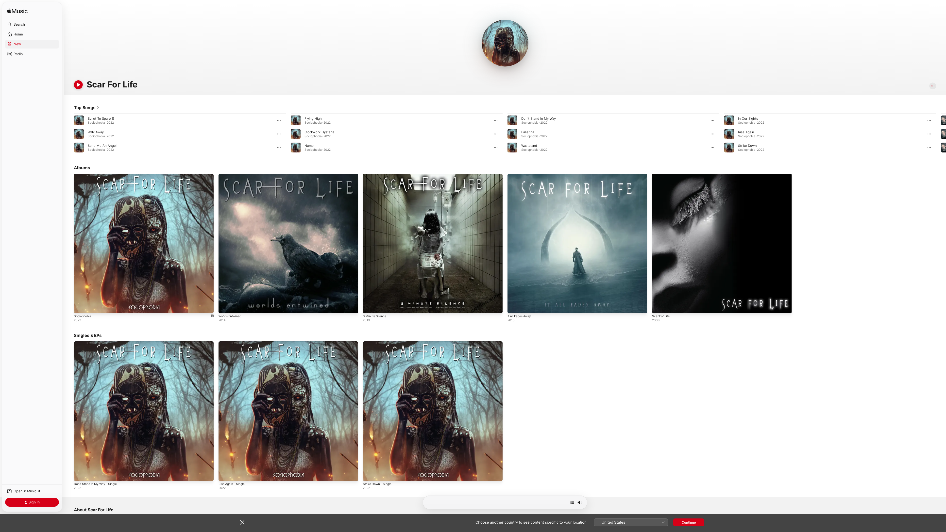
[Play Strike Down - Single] (369, 474)
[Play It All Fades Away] (513, 307)
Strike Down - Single (378, 343)
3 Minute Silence (376, 176)
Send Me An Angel (102, 146)
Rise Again (746, 132)
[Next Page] (941, 134)
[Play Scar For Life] (658, 307)
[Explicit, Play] (79, 120)
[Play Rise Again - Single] (224, 474)
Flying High (313, 118)
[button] (32, 24)
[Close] (242, 522)
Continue (689, 522)
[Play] (78, 84)
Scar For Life (661, 176)
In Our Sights (748, 118)
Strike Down (747, 146)
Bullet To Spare (99, 118)
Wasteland (529, 146)
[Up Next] (572, 502)
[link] (87, 107)
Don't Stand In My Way (538, 118)
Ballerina (527, 132)
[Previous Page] (69, 134)
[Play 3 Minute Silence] (369, 307)
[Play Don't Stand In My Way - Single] (80, 474)
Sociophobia (83, 176)
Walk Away (96, 132)
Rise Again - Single (233, 343)
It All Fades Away (520, 176)
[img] (17, 11)
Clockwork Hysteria (319, 132)
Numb (309, 146)
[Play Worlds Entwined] (224, 307)
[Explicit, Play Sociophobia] (80, 307)
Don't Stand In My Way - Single (97, 343)
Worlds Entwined (231, 176)
